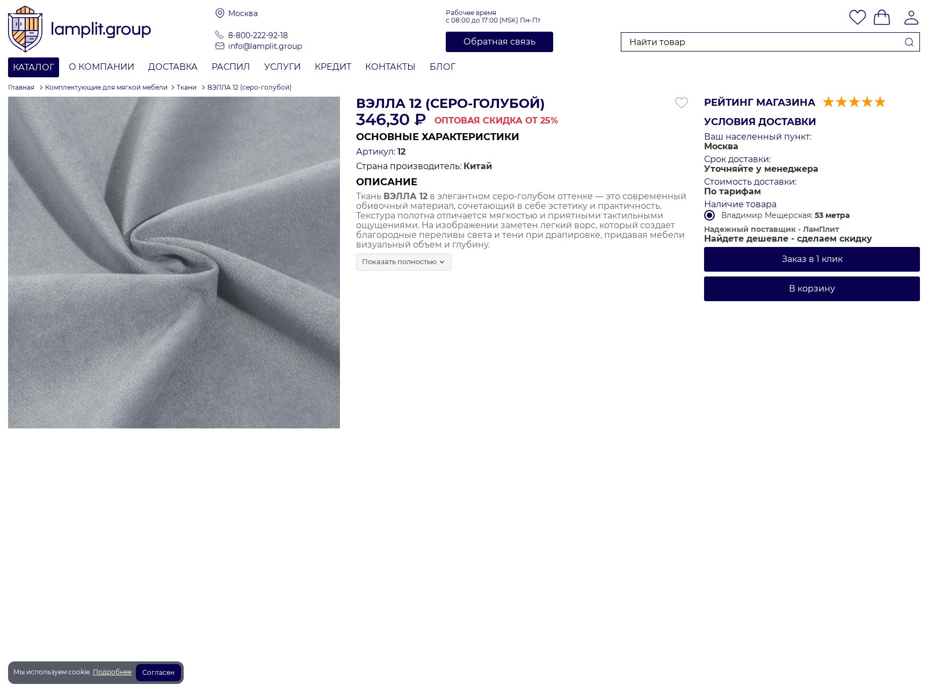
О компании (101, 67)
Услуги (282, 67)
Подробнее (112, 672)
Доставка (173, 67)
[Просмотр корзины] (881, 18)
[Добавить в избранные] (681, 103)
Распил (231, 67)
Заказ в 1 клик (812, 259)
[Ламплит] (111, 28)
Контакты (390, 67)
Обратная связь (499, 42)
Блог (442, 67)
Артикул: (375, 152)
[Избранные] (857, 18)
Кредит (333, 67)
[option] (174, 262)
